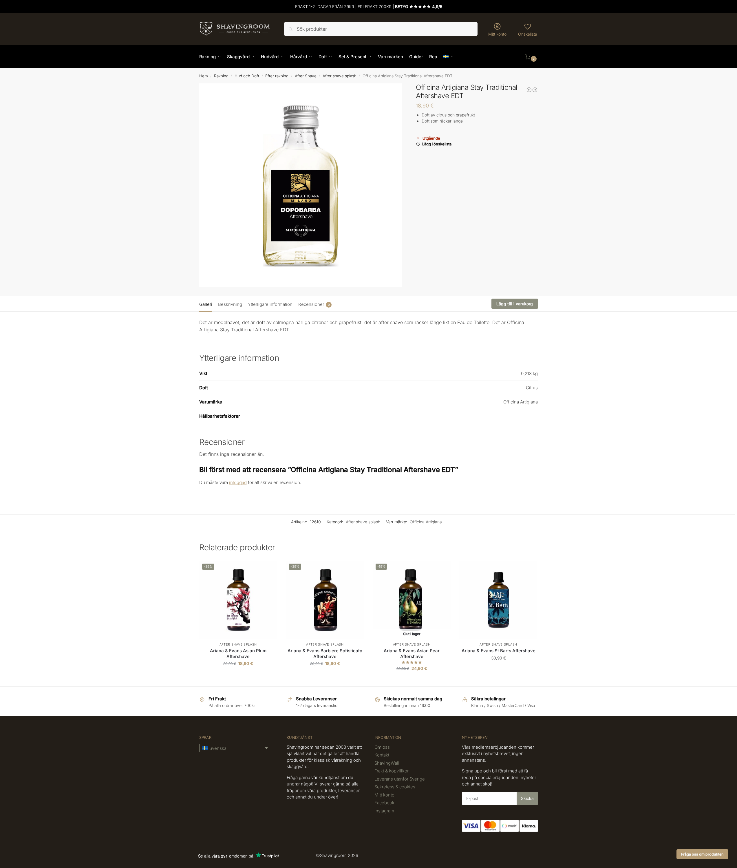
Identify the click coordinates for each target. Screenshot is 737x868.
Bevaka (412, 680)
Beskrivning (230, 304)
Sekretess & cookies (394, 787)
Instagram (384, 811)
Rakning (221, 76)
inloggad (238, 482)
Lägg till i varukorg (514, 303)
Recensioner (314, 304)
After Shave (306, 76)
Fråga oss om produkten (702, 854)
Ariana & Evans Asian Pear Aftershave (412, 653)
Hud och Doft (247, 76)
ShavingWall (386, 763)
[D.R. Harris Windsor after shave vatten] (529, 90)
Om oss (382, 747)
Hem (203, 76)
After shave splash (339, 76)
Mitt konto (497, 34)
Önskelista (527, 34)
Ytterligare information (270, 304)
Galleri (205, 304)
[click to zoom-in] (301, 185)
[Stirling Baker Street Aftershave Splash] (535, 90)
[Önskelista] (268, 569)
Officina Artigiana (426, 521)
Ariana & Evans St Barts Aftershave (498, 650)
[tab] (207, 304)
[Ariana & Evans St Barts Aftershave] (498, 600)
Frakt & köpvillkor (391, 771)
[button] (531, 56)
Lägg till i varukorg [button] (238, 675)
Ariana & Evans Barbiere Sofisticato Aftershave (325, 653)
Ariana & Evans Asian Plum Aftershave (238, 653)
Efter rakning (276, 76)
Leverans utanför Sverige (399, 779)
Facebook (384, 802)
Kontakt (381, 755)
